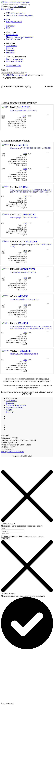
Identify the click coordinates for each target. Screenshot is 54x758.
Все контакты (7, 9)
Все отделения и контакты (12, 452)
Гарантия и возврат (14, 61)
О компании (11, 46)
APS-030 (23, 296)
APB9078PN (27, 269)
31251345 (25, 350)
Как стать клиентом (14, 59)
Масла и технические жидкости (19, 15)
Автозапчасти (12, 35)
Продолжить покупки (10, 469)
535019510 (22, 144)
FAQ (8, 28)
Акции (8, 19)
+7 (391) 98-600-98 (18, 7)
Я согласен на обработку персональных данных (24, 536)
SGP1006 (31, 241)
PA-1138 (23, 323)
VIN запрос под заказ (15, 13)
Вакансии (10, 50)
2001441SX (29, 214)
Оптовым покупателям (16, 405)
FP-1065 (23, 186)
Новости (9, 48)
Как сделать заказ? (14, 21)
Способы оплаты (13, 65)
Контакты (10, 26)
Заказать (5, 539)
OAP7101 (25, 107)
